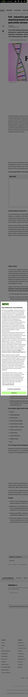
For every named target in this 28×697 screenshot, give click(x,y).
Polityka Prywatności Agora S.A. (19, 352)
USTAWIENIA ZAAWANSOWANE (14, 389)
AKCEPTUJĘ (14, 393)
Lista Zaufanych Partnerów (8, 384)
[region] (14, 348)
